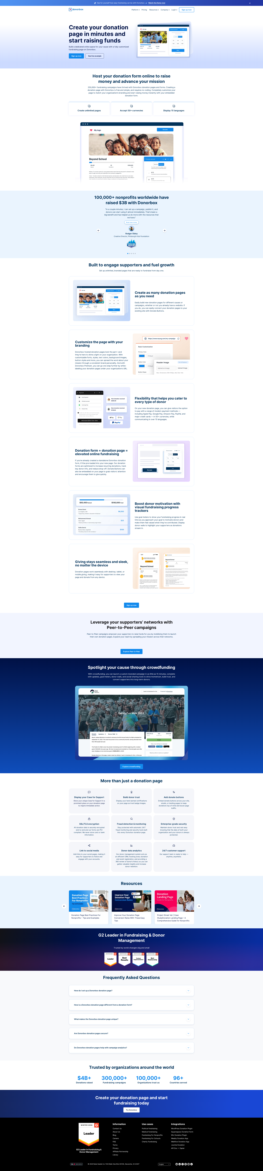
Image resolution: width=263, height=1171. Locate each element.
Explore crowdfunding (131, 833)
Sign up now (186, 10)
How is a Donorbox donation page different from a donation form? (103, 1071)
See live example (94, 56)
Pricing (144, 10)
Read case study (131, 222)
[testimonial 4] (133, 253)
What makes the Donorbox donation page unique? (96, 1085)
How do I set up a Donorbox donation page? (93, 1057)
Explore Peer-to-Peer (131, 718)
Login (173, 10)
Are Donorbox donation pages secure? (91, 1100)
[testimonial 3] (131, 253)
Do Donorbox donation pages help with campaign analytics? (100, 1114)
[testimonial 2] (129, 253)
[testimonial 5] (135, 253)
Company (164, 10)
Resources (153, 10)
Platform (135, 10)
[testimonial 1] (127, 253)
